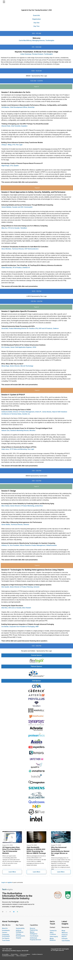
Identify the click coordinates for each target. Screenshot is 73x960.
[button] (36, 40)
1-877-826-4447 (7, 949)
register (9, 882)
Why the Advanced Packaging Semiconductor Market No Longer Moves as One (60, 851)
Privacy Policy (14, 954)
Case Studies (66, 940)
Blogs (63, 930)
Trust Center (6, 940)
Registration (36, 19)
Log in (3, 882)
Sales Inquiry (54, 936)
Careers (4, 932)
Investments (6, 930)
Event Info (36, 15)
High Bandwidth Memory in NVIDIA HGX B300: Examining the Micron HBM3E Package (36, 850)
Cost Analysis (34, 936)
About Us (5, 928)
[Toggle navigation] (4, 2)
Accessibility (5, 954)
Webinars (65, 932)
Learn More (12, 872)
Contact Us (53, 930)
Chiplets (18, 938)
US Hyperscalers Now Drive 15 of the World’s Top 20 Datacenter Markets (11, 850)
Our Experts (5, 938)
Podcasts (64, 938)
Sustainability (20, 928)
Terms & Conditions (25, 954)
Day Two (36, 26)
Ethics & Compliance (21, 955)
